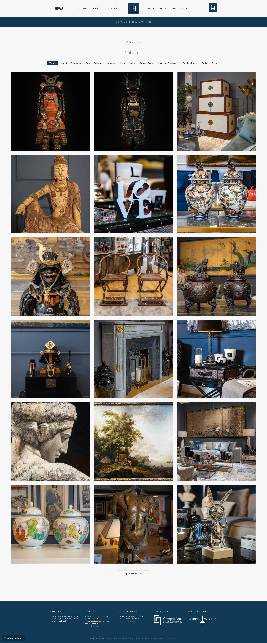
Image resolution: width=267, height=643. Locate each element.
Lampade (111, 63)
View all (52, 63)
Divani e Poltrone (94, 63)
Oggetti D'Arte (147, 63)
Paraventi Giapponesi (168, 63)
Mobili (132, 63)
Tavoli (215, 63)
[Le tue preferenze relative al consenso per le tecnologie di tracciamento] (13, 638)
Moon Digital (144, 638)
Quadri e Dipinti (190, 63)
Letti (122, 63)
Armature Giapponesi (71, 63)
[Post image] (50, 111)
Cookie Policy (171, 638)
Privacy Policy (157, 638)
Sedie (204, 63)
